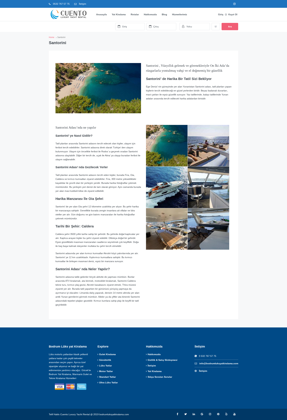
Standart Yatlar (107, 377)
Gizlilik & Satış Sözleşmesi (162, 360)
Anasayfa (101, 14)
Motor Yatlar (106, 371)
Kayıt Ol (232, 14)
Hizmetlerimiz (179, 14)
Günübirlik (105, 360)
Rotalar (135, 14)
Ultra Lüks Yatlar (108, 382)
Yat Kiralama (119, 14)
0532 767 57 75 (61, 3)
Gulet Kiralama (107, 354)
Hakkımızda (150, 14)
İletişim (82, 3)
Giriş (220, 14)
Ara (230, 26)
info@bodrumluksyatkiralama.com (218, 363)
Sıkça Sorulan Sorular (160, 377)
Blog (164, 14)
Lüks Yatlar (105, 365)
